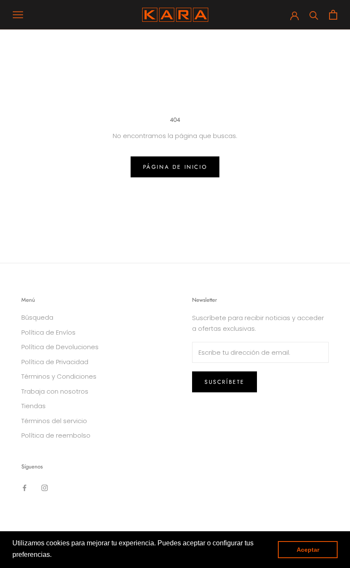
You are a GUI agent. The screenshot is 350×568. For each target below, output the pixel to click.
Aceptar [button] (308, 549)
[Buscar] (313, 14)
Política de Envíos (48, 332)
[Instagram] (44, 487)
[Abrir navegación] (18, 14)
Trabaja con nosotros (54, 391)
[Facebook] (24, 487)
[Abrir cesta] (333, 15)
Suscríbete (224, 382)
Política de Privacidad (54, 361)
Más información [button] (80, 554)
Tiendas (33, 405)
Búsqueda (37, 317)
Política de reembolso (55, 435)
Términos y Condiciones (58, 376)
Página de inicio (175, 167)
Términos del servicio (54, 420)
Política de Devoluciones (60, 346)
